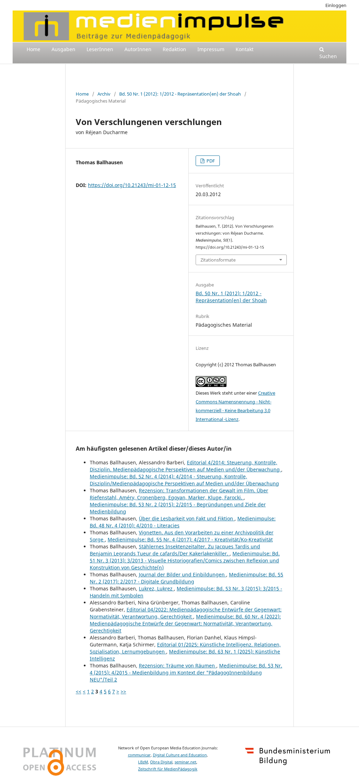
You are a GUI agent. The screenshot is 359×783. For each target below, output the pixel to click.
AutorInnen (137, 49)
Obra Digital (161, 762)
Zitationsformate (218, 260)
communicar (139, 755)
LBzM (143, 762)
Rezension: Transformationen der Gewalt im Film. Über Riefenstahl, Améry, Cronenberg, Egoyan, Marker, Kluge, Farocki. (179, 494)
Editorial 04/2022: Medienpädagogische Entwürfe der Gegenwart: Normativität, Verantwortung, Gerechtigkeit (186, 613)
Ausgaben (63, 49)
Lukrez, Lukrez (156, 588)
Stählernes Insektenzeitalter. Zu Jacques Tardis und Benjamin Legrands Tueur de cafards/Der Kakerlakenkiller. (175, 550)
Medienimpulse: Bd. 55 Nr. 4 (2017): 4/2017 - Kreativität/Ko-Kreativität (190, 539)
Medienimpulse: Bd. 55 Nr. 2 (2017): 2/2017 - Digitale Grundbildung (186, 578)
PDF (210, 161)
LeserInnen (100, 49)
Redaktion (174, 49)
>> (123, 691)
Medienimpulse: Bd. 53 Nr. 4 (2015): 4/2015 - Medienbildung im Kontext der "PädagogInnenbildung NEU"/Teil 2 (186, 672)
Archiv (103, 94)
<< (78, 691)
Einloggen (335, 5)
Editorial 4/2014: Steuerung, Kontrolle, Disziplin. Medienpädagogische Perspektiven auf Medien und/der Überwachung (185, 466)
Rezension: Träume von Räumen (177, 665)
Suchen (328, 56)
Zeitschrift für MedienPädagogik (167, 769)
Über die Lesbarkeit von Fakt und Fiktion (187, 518)
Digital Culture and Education (180, 755)
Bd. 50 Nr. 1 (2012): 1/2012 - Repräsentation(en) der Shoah (180, 94)
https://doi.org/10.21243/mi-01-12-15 (132, 185)
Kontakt (244, 49)
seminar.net (185, 762)
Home (33, 49)
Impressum (210, 49)
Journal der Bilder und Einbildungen (182, 574)
